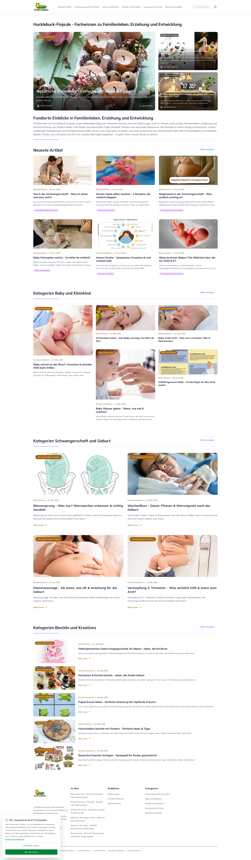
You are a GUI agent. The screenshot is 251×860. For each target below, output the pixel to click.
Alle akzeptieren (31, 852)
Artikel (75, 788)
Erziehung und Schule (153, 7)
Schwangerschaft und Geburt (87, 7)
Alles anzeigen (207, 149)
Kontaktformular (84, 850)
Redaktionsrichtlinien (116, 850)
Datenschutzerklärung (14, 839)
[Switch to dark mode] (215, 6)
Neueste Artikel (64, 7)
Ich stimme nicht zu (31, 845)
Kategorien (151, 788)
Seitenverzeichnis (134, 850)
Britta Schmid (164, 189)
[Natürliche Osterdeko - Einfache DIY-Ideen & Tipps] (94, 71)
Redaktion (113, 788)
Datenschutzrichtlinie (67, 850)
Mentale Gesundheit (173, 7)
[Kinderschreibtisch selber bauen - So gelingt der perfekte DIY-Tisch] (188, 91)
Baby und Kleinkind (111, 7)
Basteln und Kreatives (131, 7)
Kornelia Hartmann (104, 253)
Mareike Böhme (39, 189)
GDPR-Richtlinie (99, 850)
